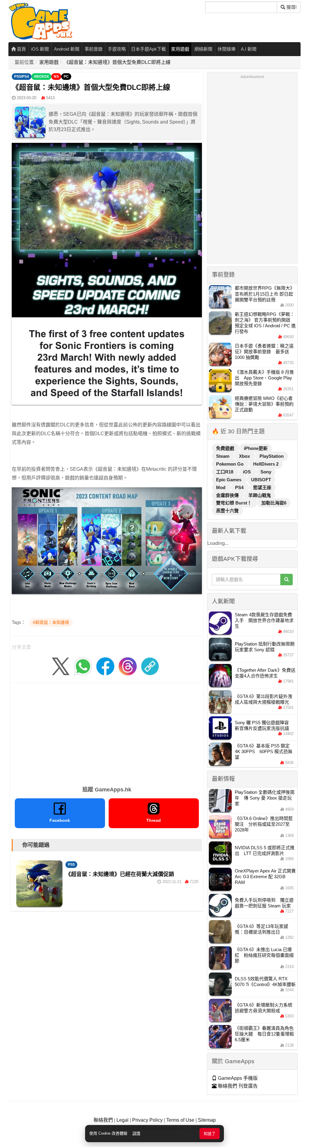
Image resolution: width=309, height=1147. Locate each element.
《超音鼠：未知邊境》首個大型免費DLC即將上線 (117, 62)
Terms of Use (180, 1120)
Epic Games (229, 479)
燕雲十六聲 (227, 510)
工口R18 (225, 471)
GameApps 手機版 (237, 1078)
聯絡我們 (103, 1120)
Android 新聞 (66, 49)
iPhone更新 (256, 448)
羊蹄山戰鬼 (259, 495)
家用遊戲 (180, 49)
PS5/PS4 (21, 76)
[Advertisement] (107, 732)
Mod (221, 487)
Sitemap (207, 1120)
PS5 (71, 865)
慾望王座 (262, 487)
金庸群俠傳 (228, 495)
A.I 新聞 (248, 49)
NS (56, 76)
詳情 (136, 1133)
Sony (265, 471)
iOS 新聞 (40, 49)
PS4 (240, 487)
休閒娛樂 (227, 49)
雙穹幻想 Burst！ (234, 502)
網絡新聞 (203, 49)
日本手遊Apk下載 (148, 49)
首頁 (21, 49)
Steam (223, 456)
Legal (122, 1120)
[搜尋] (286, 579)
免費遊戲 (225, 448)
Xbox (245, 456)
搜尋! (291, 7)
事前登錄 (93, 49)
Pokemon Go (230, 464)
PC (66, 76)
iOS (247, 471)
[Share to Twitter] (61, 665)
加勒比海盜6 (273, 502)
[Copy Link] (150, 665)
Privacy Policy (147, 1120)
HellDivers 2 (266, 464)
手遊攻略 (117, 49)
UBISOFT (261, 479)
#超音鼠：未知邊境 (51, 622)
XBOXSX (41, 76)
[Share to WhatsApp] (83, 665)
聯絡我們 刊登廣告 (237, 1086)
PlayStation (272, 456)
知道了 (209, 1133)
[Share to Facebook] (105, 665)
